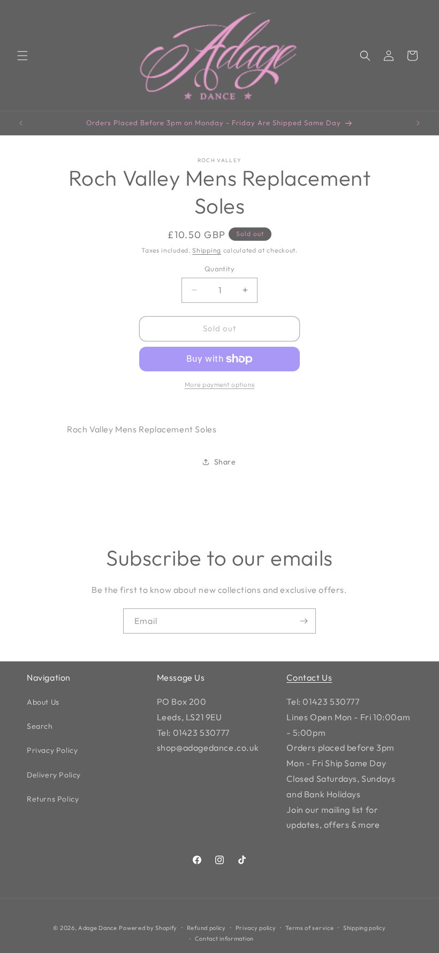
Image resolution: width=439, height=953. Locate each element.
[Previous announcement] (21, 123)
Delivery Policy (54, 775)
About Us (43, 702)
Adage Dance (97, 928)
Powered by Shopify (148, 928)
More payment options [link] (220, 384)
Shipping (206, 250)
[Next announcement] (418, 123)
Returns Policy (53, 799)
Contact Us (309, 677)
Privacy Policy (52, 750)
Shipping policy (364, 928)
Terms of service (309, 928)
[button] (22, 55)
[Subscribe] (303, 621)
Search (40, 726)
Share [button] (225, 462)
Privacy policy (256, 928)
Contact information (224, 938)
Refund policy (206, 928)
